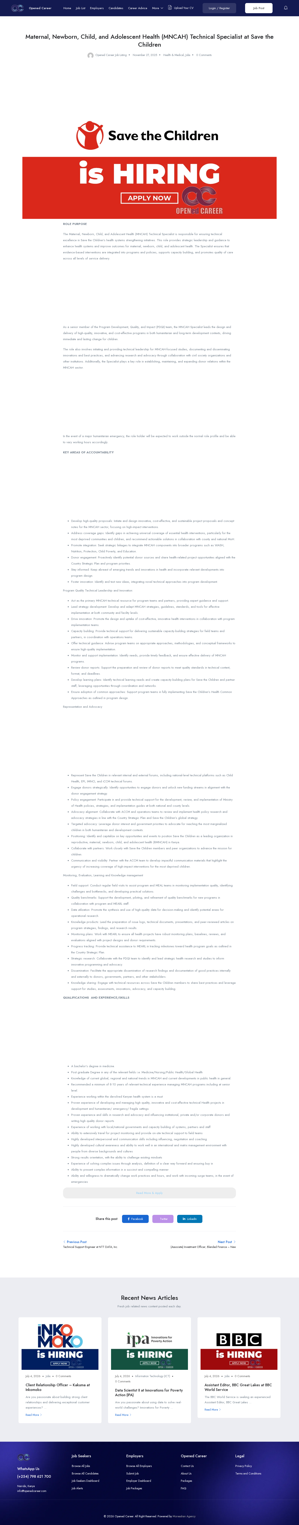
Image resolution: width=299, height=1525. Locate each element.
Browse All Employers (139, 1466)
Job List (80, 8)
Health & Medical (173, 55)
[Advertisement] (149, 294)
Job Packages (134, 1488)
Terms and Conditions (248, 1473)
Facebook (137, 1219)
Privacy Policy (243, 1466)
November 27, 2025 (145, 55)
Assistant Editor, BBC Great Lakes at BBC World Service (238, 1387)
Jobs (188, 55)
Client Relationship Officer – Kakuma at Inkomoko (58, 1387)
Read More (32, 1415)
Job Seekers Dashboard (85, 1481)
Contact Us (187, 1466)
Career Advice (137, 8)
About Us (186, 1473)
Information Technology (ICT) (152, 1376)
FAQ (183, 1488)
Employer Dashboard (138, 1481)
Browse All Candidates (85, 1473)
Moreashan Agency (184, 1516)
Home (67, 8)
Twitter (163, 1219)
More (156, 8)
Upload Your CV (183, 8)
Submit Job (132, 1473)
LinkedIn (191, 1219)
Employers (97, 8)
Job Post (258, 8)
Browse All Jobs (81, 1466)
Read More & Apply (149, 1193)
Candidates (116, 8)
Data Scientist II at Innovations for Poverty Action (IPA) (149, 1393)
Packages (186, 1481)
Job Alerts (77, 1488)
